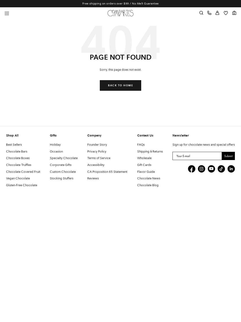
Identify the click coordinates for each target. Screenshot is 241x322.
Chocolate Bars (16, 151)
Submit (228, 156)
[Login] (217, 13)
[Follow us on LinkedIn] (231, 169)
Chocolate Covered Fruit (23, 171)
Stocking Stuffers (61, 178)
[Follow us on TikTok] (221, 169)
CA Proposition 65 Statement (107, 171)
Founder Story (97, 144)
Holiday (55, 144)
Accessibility (95, 165)
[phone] (209, 13)
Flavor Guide (146, 171)
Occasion (56, 151)
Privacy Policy (96, 151)
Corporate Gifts (61, 165)
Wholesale (144, 158)
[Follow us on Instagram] (201, 169)
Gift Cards (144, 165)
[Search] (201, 13)
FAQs (141, 144)
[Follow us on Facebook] (191, 169)
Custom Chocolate (63, 171)
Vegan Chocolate (18, 178)
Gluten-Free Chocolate (21, 185)
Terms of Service (98, 158)
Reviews (93, 178)
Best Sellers (14, 144)
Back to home (120, 85)
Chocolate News (148, 178)
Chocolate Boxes (18, 158)
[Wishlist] (225, 13)
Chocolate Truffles (18, 165)
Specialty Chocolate (64, 158)
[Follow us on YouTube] (211, 169)
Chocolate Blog (148, 185)
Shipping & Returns (150, 151)
